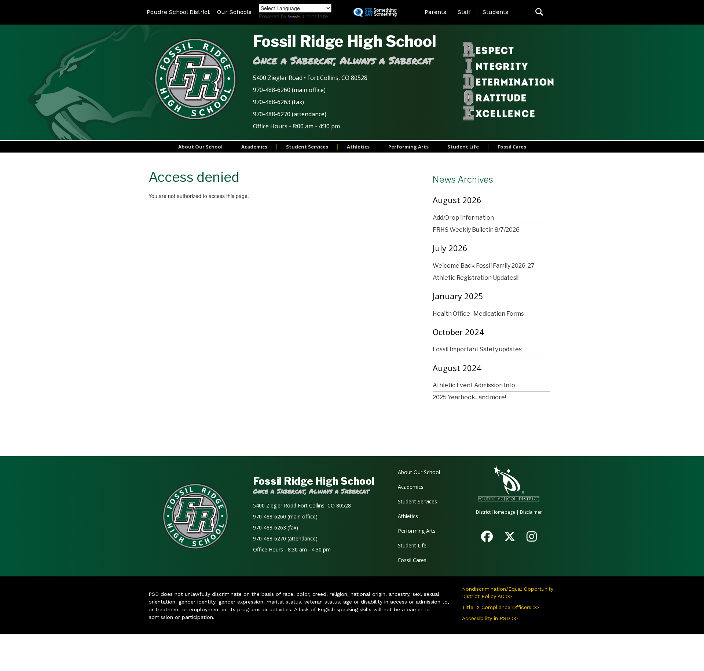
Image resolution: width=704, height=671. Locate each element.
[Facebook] (487, 538)
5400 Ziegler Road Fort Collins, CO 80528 (302, 505)
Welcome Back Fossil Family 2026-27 (484, 265)
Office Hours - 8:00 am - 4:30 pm (296, 126)
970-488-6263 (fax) (278, 102)
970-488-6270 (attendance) (289, 114)
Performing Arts (408, 146)
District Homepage (495, 512)
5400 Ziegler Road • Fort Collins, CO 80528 (310, 78)
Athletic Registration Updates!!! (476, 277)
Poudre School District (178, 11)
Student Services (307, 146)
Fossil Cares (512, 146)
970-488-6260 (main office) (289, 90)
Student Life (463, 146)
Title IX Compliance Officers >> (500, 607)
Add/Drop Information (463, 217)
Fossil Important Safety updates (477, 349)
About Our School (200, 146)
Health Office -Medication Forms (478, 313)
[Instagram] (532, 538)
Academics (254, 146)
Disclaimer (531, 512)
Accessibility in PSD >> (490, 618)
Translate (314, 16)
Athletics (358, 146)
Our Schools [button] (234, 11)
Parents (435, 11)
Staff (464, 11)
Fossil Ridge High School (344, 41)
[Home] (195, 78)
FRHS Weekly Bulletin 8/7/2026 (476, 229)
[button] (539, 12)
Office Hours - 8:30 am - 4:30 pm (292, 549)
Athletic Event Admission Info (474, 385)
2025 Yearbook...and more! (469, 397)
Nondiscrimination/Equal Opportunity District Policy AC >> (507, 592)
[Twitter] (510, 538)
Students (495, 11)
